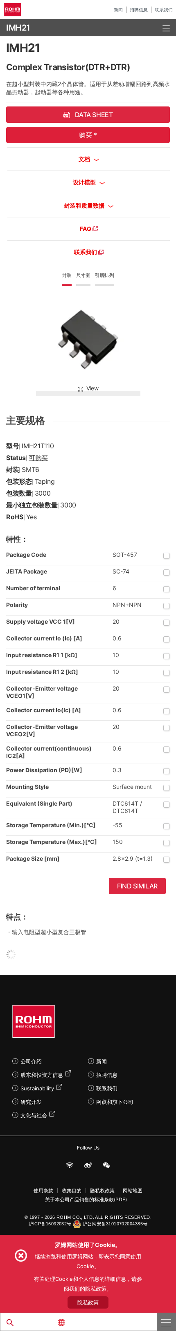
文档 (85, 158)
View (92, 388)
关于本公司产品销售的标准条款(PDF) (86, 1199)
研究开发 (31, 1101)
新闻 (118, 10)
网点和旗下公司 (114, 1101)
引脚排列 (104, 275)
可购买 (38, 458)
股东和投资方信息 (41, 1075)
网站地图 (132, 1190)
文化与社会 (33, 1115)
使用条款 (43, 1190)
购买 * (88, 135)
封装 (67, 275)
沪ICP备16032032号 (50, 1223)
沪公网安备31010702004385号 (115, 1223)
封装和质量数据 (85, 205)
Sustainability (37, 1088)
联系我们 (164, 10)
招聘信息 (139, 10)
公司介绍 (31, 1061)
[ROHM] (14, 9)
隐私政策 (88, 1302)
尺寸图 (83, 275)
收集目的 (71, 1190)
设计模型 (85, 182)
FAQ (86, 228)
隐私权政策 (102, 1190)
